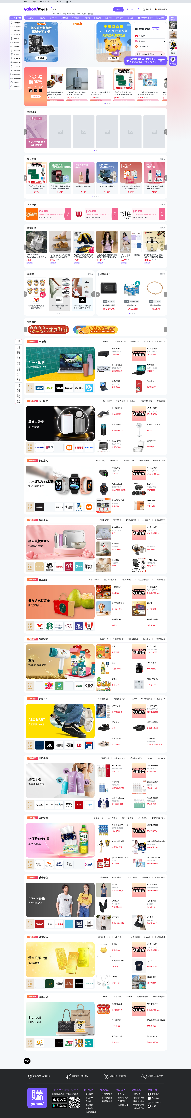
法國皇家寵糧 (160, 579)
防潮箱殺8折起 (159, 460)
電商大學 (136, 1094)
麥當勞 (90, 13)
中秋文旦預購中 (127, 579)
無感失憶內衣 (160, 877)
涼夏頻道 (86, 17)
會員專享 (119, 17)
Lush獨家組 (142, 817)
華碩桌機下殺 (120, 341)
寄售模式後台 (138, 1097)
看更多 (173, 53)
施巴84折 (161, 758)
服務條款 (89, 1104)
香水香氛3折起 (136, 758)
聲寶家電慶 (161, 401)
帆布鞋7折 (161, 698)
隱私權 (88, 1101)
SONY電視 (120, 401)
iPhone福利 (100, 460)
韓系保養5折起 (120, 758)
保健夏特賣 (103, 639)
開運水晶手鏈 (102, 877)
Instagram (156, 1102)
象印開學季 (107, 401)
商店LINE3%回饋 (69, 13)
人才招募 (121, 1101)
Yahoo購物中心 (36, 9)
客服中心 (121, 1094)
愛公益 (130, 17)
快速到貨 (64, 17)
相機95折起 (114, 460)
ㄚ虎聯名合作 (123, 1104)
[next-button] (165, 329)
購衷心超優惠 (107, 1097)
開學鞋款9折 (103, 698)
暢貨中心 (53, 17)
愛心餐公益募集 (110, 579)
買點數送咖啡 (160, 937)
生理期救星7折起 (158, 817)
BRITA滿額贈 (131, 520)
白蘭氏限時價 (118, 639)
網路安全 (89, 1097)
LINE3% (104, 996)
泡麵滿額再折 (142, 996)
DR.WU (150, 758)
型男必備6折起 (104, 937)
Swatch (147, 937)
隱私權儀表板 (91, 1111)
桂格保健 (146, 639)
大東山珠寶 (135, 937)
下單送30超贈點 (158, 996)
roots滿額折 (117, 877)
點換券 (31, 17)
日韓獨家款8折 (119, 698)
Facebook (156, 1098)
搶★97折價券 (127, 817)
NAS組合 (107, 341)
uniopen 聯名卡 (147, 17)
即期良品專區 (94, 579)
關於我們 (89, 1094)
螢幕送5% (135, 341)
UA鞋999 (133, 698)
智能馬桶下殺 (160, 520)
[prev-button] (25, 329)
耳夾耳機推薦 (143, 460)
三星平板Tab (128, 460)
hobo (78, 13)
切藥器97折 (104, 520)
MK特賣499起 (120, 937)
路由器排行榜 (160, 341)
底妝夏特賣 (104, 758)
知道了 (161, 61)
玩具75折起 (112, 817)
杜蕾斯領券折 (160, 639)
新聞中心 (155, 1094)
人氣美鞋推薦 (131, 877)
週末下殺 (108, 17)
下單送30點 (117, 996)
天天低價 (75, 17)
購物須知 (89, 1108)
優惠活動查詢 (107, 1101)
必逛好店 (97, 17)
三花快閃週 (145, 877)
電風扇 (132, 401)
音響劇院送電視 (146, 401)
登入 (133, 9)
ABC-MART (57, 13)
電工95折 (117, 520)
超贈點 (161, 17)
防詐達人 (146, 341)
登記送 (42, 17)
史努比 (84, 13)
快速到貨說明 (138, 1104)
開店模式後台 (138, 1101)
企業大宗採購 (123, 1097)
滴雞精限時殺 (133, 639)
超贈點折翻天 (107, 1094)
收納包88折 (145, 520)
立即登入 (156, 29)
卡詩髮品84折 (97, 817)
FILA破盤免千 (146, 698)
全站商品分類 (138, 1108)
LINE (154, 1106)
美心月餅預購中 (144, 579)
